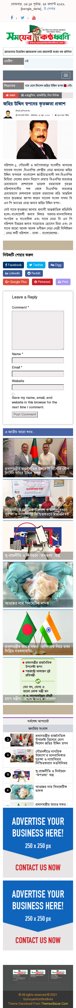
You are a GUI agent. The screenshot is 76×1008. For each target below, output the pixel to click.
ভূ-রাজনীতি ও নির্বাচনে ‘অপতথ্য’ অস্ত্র (32, 555)
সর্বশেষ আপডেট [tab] (38, 721)
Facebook (14, 265)
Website (18, 381)
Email (17, 367)
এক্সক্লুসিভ (30, 95)
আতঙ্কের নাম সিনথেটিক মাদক (27, 603)
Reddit (36, 273)
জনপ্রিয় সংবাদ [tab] (38, 728)
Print (64, 282)
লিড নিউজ (53, 95)
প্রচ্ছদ (12, 95)
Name (17, 354)
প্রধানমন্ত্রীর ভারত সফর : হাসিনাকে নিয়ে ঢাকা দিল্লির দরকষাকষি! (37, 649)
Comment (20, 307)
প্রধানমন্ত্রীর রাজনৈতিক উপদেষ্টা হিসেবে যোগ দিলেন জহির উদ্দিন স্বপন (37, 471)
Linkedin (14, 273)
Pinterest (43, 282)
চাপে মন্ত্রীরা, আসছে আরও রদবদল (30, 698)
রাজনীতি (41, 95)
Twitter (37, 265)
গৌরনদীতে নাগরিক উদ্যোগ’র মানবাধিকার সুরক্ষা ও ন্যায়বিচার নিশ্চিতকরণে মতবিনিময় (37, 512)
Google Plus (18, 282)
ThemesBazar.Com (54, 1004)
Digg (57, 265)
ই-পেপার (49, 9)
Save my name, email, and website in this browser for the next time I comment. (34, 402)
